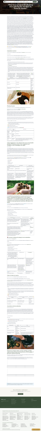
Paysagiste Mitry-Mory (34, 418)
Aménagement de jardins (13, 400)
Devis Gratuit (34, 1)
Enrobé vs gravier (31, 425)
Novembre (17, 429)
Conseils (27, 1)
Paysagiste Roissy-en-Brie (12, 419)
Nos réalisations (13, 426)
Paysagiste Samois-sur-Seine (13, 414)
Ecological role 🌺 (21, 127)
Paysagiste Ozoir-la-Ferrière (20, 419)
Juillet (10, 429)
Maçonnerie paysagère (13, 401)
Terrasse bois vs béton (14, 425)
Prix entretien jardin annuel (32, 424)
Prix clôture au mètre (32, 423)
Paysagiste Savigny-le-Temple (27, 414)
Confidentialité (38, 406)
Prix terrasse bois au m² (14, 423)
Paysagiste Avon (33, 413)
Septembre (13, 429)
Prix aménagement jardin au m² (15, 424)
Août (11, 429)
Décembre (19, 429)
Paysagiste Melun (11, 413)
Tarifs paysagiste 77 (4, 423)
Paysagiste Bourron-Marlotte (5, 418)
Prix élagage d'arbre (23, 423)
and (11, 120)
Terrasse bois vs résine (4, 425)
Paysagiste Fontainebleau (5, 413)
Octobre (15, 429)
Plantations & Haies (13, 403)
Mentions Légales (34, 406)
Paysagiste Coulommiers (26, 418)
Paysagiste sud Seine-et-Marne (24, 426)
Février (4, 429)
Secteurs (21, 1)
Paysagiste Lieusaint (34, 414)
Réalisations (24, 1)
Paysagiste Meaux (19, 418)
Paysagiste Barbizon (4, 414)
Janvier (3, 429)
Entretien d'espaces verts (13, 402)
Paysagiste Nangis (4, 419)
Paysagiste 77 (23, 52)
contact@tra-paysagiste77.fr (34, 400)
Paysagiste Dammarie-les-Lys (27, 413)
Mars (5, 429)
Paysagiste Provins (12, 418)
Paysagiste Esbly (33, 419)
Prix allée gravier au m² (23, 424)
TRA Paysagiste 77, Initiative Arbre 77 (20, 58)
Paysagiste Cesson (26, 419)
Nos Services (17, 1)
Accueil (14, 1)
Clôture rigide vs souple (23, 425)
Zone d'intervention (4, 426)
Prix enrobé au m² (4, 424)
